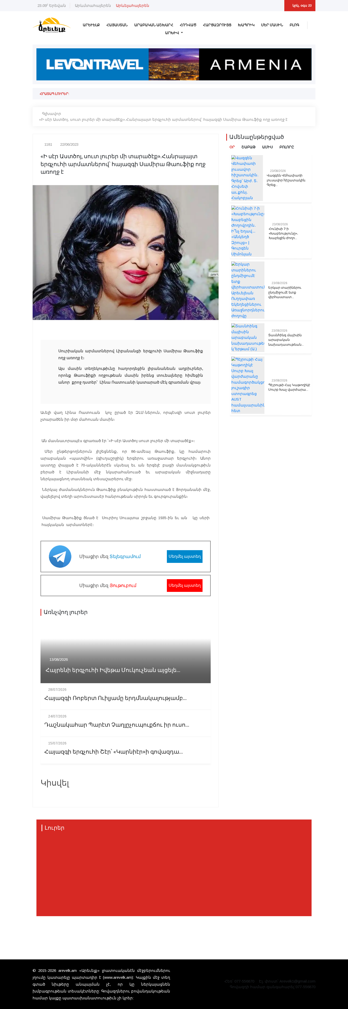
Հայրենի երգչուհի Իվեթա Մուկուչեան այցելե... (113, 670)
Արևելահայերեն (132, 5)
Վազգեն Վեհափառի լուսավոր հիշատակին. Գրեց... (286, 180)
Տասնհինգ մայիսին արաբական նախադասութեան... (286, 340)
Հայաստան (117, 25)
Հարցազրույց (217, 25)
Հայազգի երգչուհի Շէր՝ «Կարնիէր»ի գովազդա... (113, 752)
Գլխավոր (51, 113)
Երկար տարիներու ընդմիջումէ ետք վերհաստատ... (284, 292)
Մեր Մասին (272, 25)
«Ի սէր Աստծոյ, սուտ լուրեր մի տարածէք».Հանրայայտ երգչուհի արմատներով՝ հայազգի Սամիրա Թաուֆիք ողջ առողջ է (163, 119)
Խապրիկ (246, 25)
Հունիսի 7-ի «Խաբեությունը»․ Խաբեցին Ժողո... (283, 233)
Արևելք (91, 25)
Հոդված (188, 25)
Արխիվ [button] (172, 33)
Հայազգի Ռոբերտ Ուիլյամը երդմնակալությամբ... (115, 698)
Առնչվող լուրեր (66, 612)
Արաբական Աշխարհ (153, 25)
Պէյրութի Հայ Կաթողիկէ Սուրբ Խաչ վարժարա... (289, 387)
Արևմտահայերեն (93, 5)
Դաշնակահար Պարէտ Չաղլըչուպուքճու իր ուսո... (116, 725)
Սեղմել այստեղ (185, 556)
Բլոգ (294, 25)
